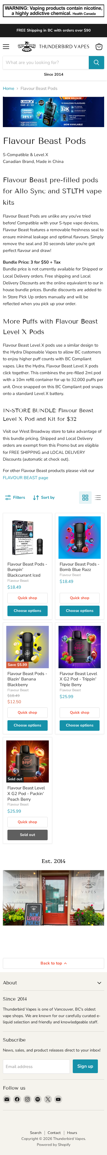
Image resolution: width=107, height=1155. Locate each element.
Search (35, 1132)
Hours (72, 1132)
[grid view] (85, 497)
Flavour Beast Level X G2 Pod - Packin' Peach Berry (26, 793)
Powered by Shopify (53, 1144)
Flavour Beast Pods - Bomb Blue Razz (79, 567)
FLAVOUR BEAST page (25, 478)
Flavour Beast (18, 580)
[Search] (96, 62)
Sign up (85, 1066)
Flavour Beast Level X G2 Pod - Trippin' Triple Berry (78, 679)
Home (8, 88)
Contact (54, 1132)
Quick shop (27, 598)
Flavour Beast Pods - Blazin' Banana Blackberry (27, 679)
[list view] (98, 497)
